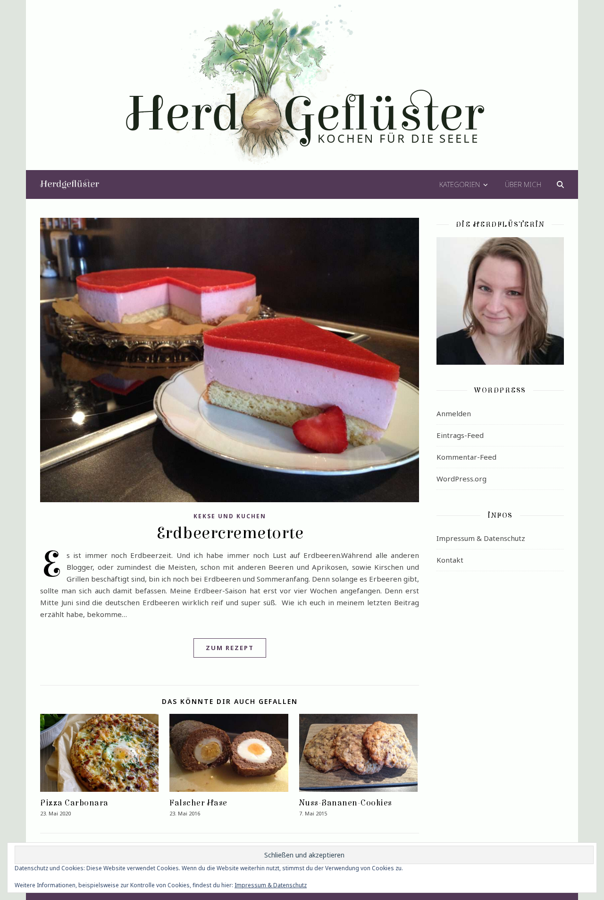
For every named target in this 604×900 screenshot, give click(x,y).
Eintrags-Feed (460, 435)
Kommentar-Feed (466, 457)
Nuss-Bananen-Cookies (345, 803)
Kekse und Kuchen (229, 516)
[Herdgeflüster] (302, 91)
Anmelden (453, 413)
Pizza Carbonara (74, 803)
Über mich (523, 184)
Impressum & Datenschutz (480, 538)
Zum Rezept (230, 647)
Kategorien (459, 184)
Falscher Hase (198, 803)
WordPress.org (461, 478)
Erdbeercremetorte (230, 533)
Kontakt (449, 560)
